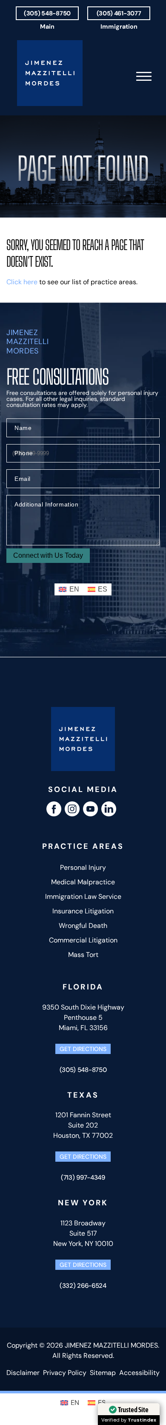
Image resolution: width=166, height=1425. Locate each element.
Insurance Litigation (83, 911)
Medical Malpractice (83, 881)
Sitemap (103, 1372)
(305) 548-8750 (47, 13)
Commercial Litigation (83, 940)
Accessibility (139, 1372)
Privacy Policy (64, 1372)
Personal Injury (83, 867)
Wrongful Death (83, 925)
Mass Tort (83, 954)
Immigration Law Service (83, 896)
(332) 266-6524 (83, 1285)
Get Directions (83, 1049)
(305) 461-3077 (119, 13)
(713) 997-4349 (83, 1177)
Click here (21, 281)
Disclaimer (23, 1372)
